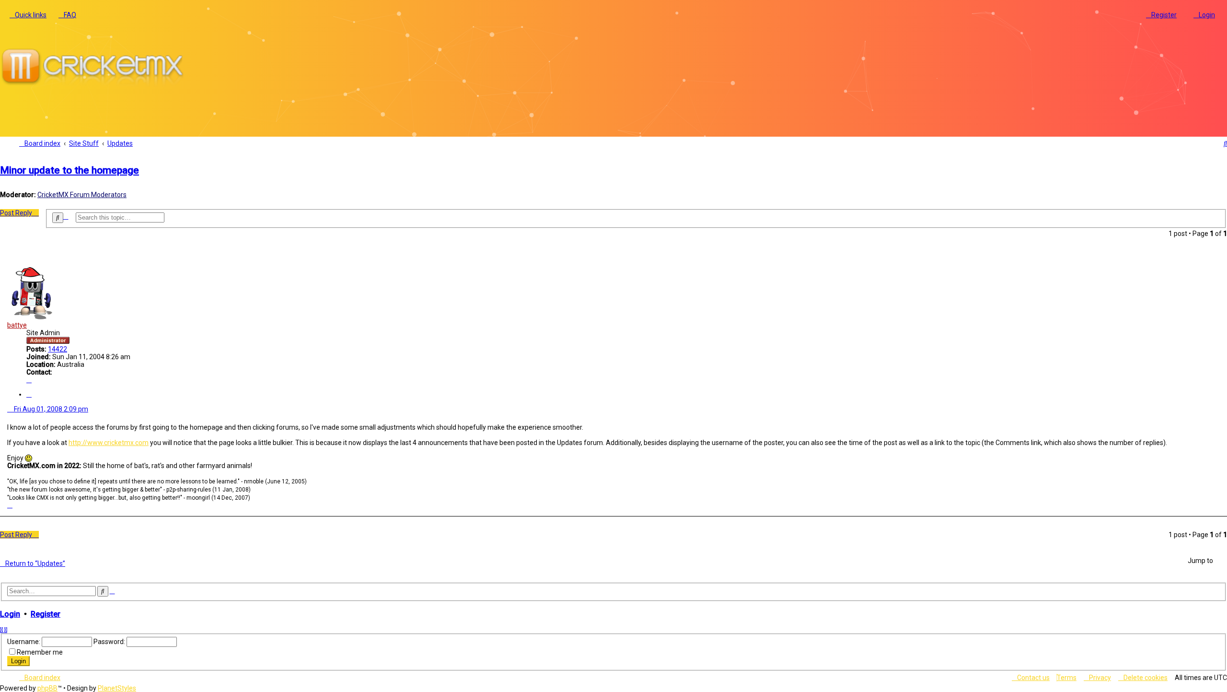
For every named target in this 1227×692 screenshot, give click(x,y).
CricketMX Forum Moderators (82, 195)
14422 (57, 349)
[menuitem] (67, 15)
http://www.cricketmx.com (109, 442)
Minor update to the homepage (69, 170)
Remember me (40, 652)
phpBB (47, 688)
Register (45, 614)
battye (17, 325)
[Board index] (96, 85)
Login (10, 614)
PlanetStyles (117, 688)
